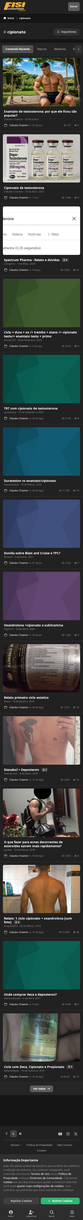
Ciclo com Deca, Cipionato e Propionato (34, 1067)
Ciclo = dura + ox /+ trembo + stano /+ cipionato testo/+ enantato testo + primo (40, 334)
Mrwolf (8, 556)
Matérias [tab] (60, 49)
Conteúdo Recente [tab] (18, 49)
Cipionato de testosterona (24, 188)
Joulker (8, 849)
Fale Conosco (64, 1145)
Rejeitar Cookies (21, 1201)
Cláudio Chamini (13, 119)
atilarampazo (11, 1070)
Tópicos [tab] (42, 49)
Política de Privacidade (39, 1145)
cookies (8, 1182)
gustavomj (10, 412)
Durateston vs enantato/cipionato (30, 481)
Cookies (41, 1150)
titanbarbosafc (12, 998)
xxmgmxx (9, 263)
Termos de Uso (40, 1174)
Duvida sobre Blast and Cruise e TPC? (32, 553)
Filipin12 (9, 629)
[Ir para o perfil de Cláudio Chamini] (5, 125)
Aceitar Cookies (62, 1201)
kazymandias (11, 484)
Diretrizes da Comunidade (46, 1178)
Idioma (15, 1145)
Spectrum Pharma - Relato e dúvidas (32, 260)
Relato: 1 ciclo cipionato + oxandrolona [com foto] (38, 920)
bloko (7, 701)
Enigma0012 (11, 926)
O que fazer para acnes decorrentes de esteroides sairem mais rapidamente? (33, 844)
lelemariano (11, 773)
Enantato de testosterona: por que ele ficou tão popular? (40, 113)
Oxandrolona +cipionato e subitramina (33, 625)
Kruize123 (9, 340)
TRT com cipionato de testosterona (31, 408)
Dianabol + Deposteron (22, 770)
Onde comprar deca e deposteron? (30, 994)
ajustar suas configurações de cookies (40, 1186)
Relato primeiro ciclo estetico (26, 697)
